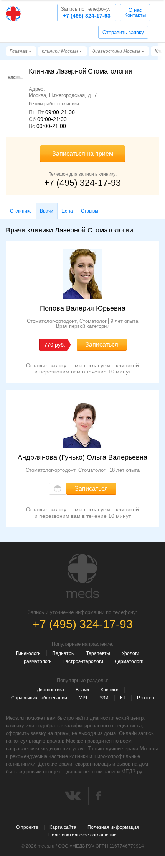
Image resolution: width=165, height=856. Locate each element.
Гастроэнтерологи (83, 661)
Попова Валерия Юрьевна (82, 308)
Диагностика (50, 689)
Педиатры (63, 653)
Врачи (82, 689)
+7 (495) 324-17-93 (86, 12)
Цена (67, 211)
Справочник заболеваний (39, 698)
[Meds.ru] (82, 576)
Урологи (130, 653)
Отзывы (89, 211)
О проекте (27, 827)
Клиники (110, 689)
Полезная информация (113, 827)
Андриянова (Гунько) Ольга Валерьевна (82, 457)
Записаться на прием (82, 154)
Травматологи (36, 661)
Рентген (145, 698)
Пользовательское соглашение (82, 835)
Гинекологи (28, 653)
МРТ (83, 698)
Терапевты (98, 653)
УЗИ (104, 698)
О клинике (21, 211)
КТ (122, 698)
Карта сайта (63, 827)
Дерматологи (129, 661)
